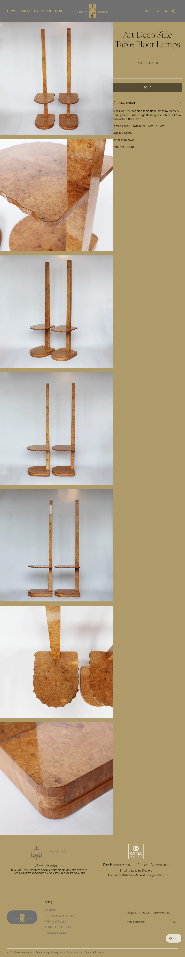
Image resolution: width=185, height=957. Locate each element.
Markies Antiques (23, 952)
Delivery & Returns (60, 916)
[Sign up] (174, 921)
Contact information (95, 952)
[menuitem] (59, 11)
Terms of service (74, 952)
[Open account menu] (166, 11)
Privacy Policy (56, 921)
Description (126, 102)
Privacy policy (58, 952)
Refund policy (56, 933)
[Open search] (158, 11)
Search (50, 910)
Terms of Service (58, 927)
